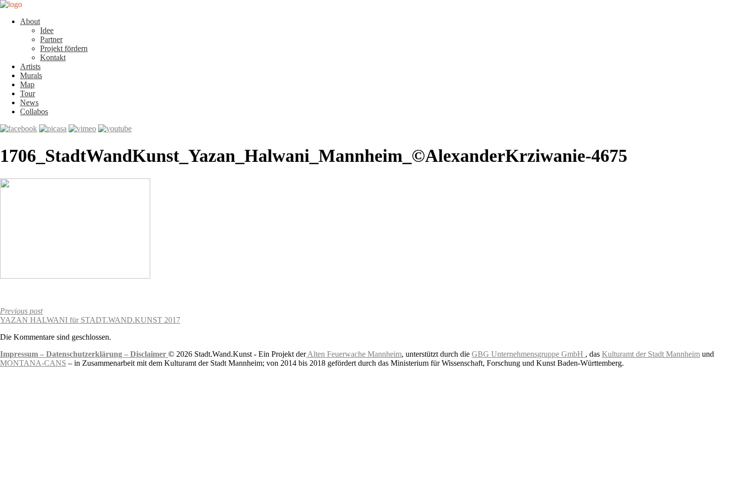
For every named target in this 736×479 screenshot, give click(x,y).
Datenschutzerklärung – (88, 354)
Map (27, 84)
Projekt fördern (64, 48)
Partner (51, 39)
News (29, 102)
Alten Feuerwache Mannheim (354, 354)
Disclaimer (149, 354)
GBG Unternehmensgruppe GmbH (528, 354)
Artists (30, 66)
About (30, 21)
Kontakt (53, 57)
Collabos (34, 111)
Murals (31, 75)
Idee (47, 30)
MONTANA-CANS (33, 363)
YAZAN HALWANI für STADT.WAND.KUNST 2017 (90, 315)
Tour (27, 93)
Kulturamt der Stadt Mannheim (651, 354)
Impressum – (23, 354)
